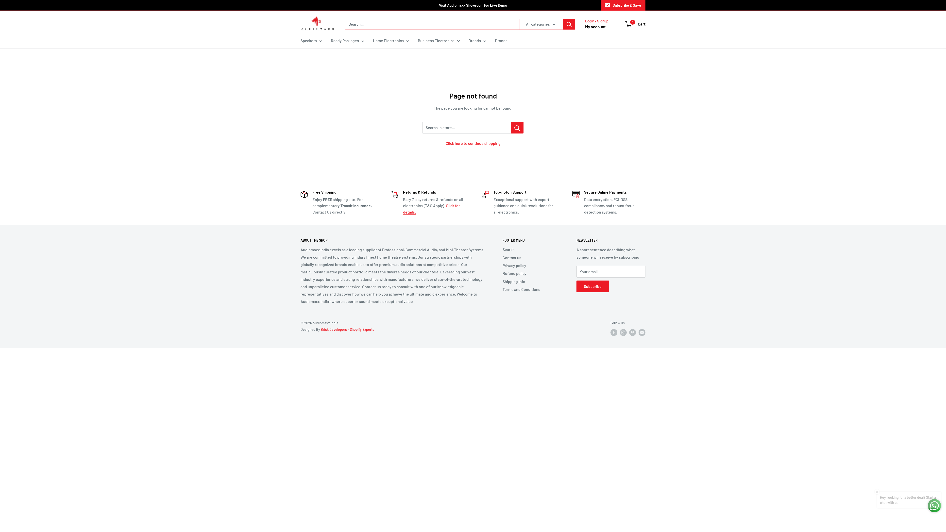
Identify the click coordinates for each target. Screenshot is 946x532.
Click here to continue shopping (473, 143)
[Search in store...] (517, 127)
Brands (475, 40)
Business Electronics (436, 40)
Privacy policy (514, 265)
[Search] (569, 24)
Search (509, 249)
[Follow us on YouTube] (642, 332)
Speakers (309, 40)
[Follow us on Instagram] (623, 332)
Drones (501, 40)
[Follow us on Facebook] (613, 332)
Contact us (512, 257)
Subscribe (593, 286)
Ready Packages (345, 40)
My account (595, 26)
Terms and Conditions (521, 289)
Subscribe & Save (627, 5)
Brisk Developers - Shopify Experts (347, 329)
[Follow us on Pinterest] (632, 332)
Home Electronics (388, 40)
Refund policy (514, 273)
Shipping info (514, 281)
